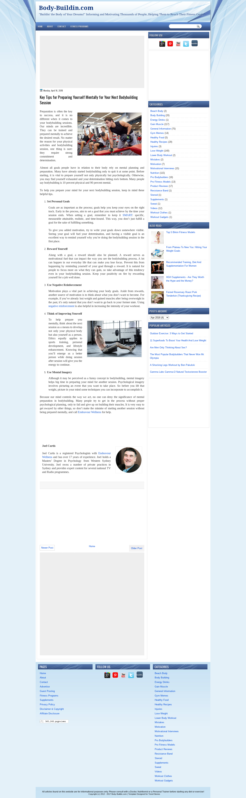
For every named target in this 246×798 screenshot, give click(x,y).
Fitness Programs (79, 26)
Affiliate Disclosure (49, 713)
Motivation (155, 164)
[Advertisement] (92, 62)
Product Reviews (159, 186)
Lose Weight (156, 150)
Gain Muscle (157, 124)
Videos (154, 208)
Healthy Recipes (158, 142)
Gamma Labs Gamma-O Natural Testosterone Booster (178, 371)
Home (40, 26)
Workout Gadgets (159, 217)
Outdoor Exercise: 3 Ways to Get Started (171, 333)
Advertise (45, 686)
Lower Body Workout (161, 155)
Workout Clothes (159, 212)
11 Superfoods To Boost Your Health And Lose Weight (178, 340)
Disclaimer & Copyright (52, 709)
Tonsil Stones (154, 794)
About (50, 26)
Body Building (157, 115)
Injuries (154, 146)
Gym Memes (157, 133)
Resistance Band (159, 190)
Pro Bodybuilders (159, 177)
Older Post (136, 548)
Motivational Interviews (162, 168)
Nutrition (154, 173)
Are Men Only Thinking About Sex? (168, 347)
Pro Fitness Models (160, 181)
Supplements (157, 199)
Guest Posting (47, 691)
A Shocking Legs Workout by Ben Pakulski (172, 365)
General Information (160, 128)
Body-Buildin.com (66, 7)
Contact (61, 26)
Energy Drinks (157, 120)
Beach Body (156, 111)
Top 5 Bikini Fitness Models (180, 232)
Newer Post (47, 547)
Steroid (154, 195)
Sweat (153, 203)
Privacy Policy (47, 704)
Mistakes (155, 159)
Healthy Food (157, 137)
